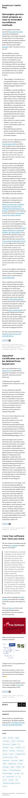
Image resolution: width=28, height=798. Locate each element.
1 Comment (20, 349)
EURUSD (5, 747)
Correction (6, 741)
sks (8, 529)
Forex (12, 747)
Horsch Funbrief (8, 757)
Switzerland (10, 776)
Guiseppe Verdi (20, 754)
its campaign (13, 545)
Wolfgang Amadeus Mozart (11, 783)
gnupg (17, 528)
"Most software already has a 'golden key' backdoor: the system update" (14, 230)
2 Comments (13, 529)
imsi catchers (17, 346)
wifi (17, 780)
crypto (13, 741)
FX (24, 747)
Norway (12, 344)
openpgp (4, 529)
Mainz (4, 763)
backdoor (4, 346)
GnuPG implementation (15, 299)
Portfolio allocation (15, 770)
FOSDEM (5, 599)
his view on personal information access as (14, 241)
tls (19, 776)
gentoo (21, 695)
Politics (16, 344)
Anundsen (5, 47)
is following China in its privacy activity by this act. (12, 334)
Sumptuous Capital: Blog (8, 793)
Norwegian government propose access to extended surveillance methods (13, 19)
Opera (12, 767)
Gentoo (10, 608)
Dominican (20, 741)
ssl (3, 776)
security (19, 347)
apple (4, 738)
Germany (12, 751)
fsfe (18, 695)
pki (23, 767)
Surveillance (5, 349)
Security (21, 344)
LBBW (21, 760)
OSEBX (18, 767)
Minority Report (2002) (9, 144)
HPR (19, 685)
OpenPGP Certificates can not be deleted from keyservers (13, 359)
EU (19, 744)
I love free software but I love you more (13, 537)
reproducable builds (11, 347)
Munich (20, 763)
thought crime (12, 349)
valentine (4, 697)
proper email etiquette (16, 310)
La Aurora (14, 760)
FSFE (21, 597)
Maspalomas (12, 763)
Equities (13, 744)
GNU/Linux (20, 751)
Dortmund (6, 744)
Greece (11, 754)
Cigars (17, 738)
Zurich (5, 786)
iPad (16, 757)
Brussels (10, 738)
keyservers (22, 528)
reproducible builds (8, 278)
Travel (5, 780)
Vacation (11, 780)
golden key (10, 346)
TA (16, 776)
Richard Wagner (8, 773)
